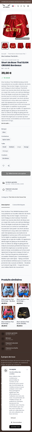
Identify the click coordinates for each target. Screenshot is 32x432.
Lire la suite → (5, 123)
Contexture (5, 136)
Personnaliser (17, 422)
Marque (3, 129)
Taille (3, 144)
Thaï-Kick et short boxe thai (16, 54)
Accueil (3, 54)
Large (19, 147)
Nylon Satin (6, 139)
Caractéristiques (19, 205)
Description (5, 205)
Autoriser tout (15, 427)
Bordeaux (6, 158)
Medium (11, 147)
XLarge (26, 147)
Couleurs (4, 155)
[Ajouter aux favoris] (3, 166)
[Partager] (9, 166)
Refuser (13, 418)
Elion (4, 132)
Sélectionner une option (17, 173)
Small (4, 147)
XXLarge (5, 151)
